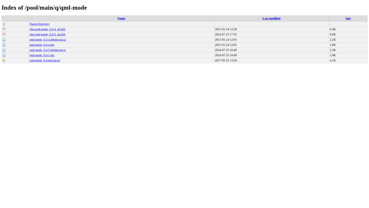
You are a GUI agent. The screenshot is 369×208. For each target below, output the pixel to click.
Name (121, 18)
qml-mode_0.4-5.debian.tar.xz (48, 50)
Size (348, 18)
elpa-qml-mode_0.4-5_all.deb (47, 34)
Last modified (271, 18)
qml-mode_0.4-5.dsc (42, 55)
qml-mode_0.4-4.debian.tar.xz (48, 39)
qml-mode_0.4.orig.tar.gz (45, 60)
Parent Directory (40, 24)
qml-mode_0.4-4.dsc (42, 44)
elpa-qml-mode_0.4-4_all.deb (47, 29)
